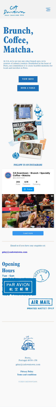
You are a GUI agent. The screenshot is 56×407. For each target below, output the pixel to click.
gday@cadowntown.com (28, 365)
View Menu (28, 79)
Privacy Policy (27, 372)
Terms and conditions (26, 375)
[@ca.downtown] (8, 175)
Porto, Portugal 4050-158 (28, 359)
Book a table (28, 88)
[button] (50, 10)
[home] (14, 10)
